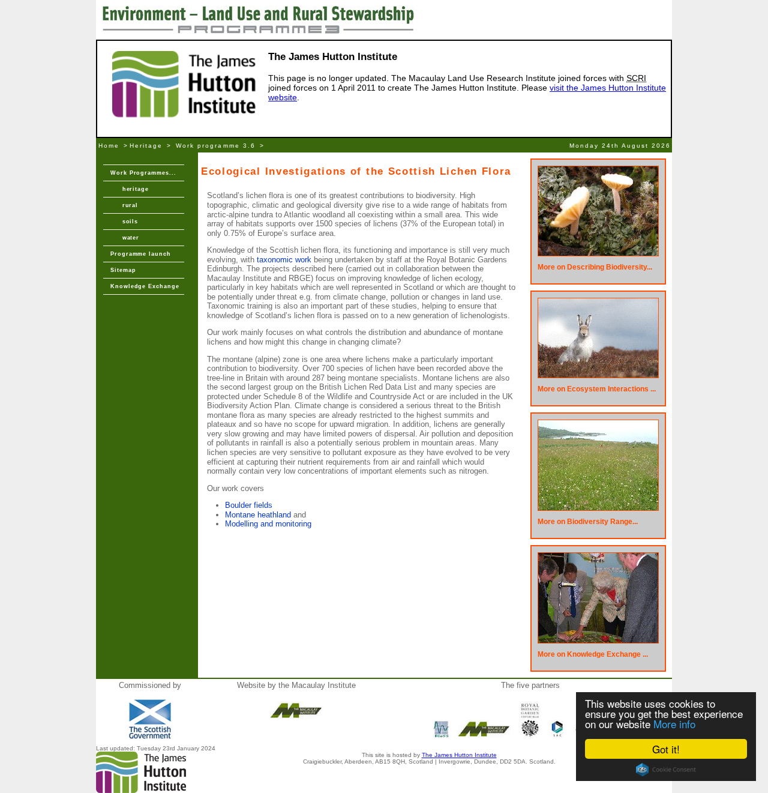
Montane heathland (258, 514)
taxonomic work (284, 259)
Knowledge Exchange (144, 286)
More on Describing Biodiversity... (595, 267)
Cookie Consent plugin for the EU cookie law (666, 769)
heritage (129, 189)
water (124, 238)
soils (124, 222)
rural (124, 205)
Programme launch (140, 254)
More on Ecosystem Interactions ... (597, 389)
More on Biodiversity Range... (588, 521)
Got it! (666, 748)
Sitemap (123, 270)
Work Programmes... (143, 173)
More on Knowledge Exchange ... (593, 654)
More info (674, 723)
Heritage (146, 145)
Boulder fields (248, 505)
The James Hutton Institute (459, 755)
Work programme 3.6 (215, 145)
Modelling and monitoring (268, 523)
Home (108, 145)
